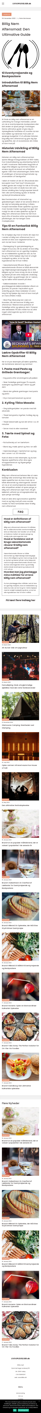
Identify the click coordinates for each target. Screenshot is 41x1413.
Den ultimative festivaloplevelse (15, 805)
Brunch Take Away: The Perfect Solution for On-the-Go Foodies (20, 1047)
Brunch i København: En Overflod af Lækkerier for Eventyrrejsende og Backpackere (17, 885)
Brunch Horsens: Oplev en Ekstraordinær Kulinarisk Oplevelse (19, 1007)
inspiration (5, 642)
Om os (20, 1396)
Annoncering (20, 1393)
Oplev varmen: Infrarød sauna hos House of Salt (19, 766)
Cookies (20, 1399)
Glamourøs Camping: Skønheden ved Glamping (18, 726)
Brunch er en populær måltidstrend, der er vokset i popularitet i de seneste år (20, 844)
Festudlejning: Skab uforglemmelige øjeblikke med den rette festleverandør (18, 686)
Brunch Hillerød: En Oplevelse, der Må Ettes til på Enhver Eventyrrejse (20, 926)
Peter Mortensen (25, 18)
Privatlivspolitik (23, 1410)
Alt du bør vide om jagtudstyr (14, 648)
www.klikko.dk (22, 1377)
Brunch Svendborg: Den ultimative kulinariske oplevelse (16, 1087)
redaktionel (6, 14)
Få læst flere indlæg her (20, 600)
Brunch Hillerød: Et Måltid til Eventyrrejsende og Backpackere (20, 966)
